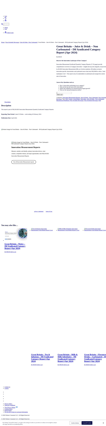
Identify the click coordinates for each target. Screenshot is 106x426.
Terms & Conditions (10, 405)
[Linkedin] (6, 392)
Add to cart (59, 94)
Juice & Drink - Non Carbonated (28, 42)
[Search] (6, 18)
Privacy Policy (8, 403)
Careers (7, 388)
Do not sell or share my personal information (16, 412)
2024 (66, 99)
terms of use (49, 211)
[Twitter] (5, 394)
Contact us (7, 387)
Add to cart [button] (13, 252)
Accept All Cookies (86, 423)
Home (6, 27)
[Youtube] (6, 401)
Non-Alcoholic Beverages (12, 42)
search (3, 40)
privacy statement (38, 211)
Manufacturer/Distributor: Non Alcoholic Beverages (70, 100)
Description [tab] (8, 102)
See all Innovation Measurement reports (23, 162)
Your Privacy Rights (10, 407)
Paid (100, 100)
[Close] (103, 423)
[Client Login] (6, 20)
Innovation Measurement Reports (71, 97)
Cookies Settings (75, 423)
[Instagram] (6, 398)
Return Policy (8, 410)
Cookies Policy (9, 409)
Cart (6, 16)
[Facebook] (6, 396)
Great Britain (76, 99)
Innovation (83, 99)
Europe (70, 99)
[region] (53, 423)
